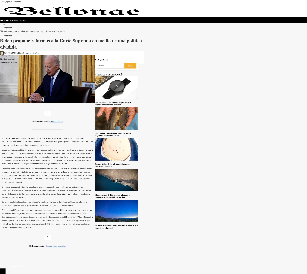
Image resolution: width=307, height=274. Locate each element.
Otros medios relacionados (56, 246)
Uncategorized (6, 36)
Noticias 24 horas (56, 121)
